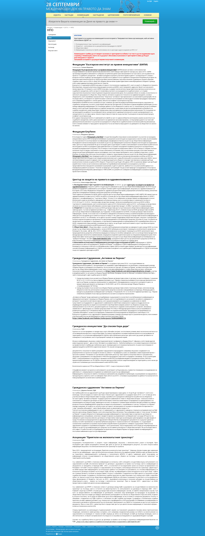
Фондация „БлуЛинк (95, 137)
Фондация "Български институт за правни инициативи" (94, 70)
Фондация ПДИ (58, 531)
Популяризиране (101, 526)
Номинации (58, 27)
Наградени (77, 526)
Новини (110, 526)
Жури (84, 526)
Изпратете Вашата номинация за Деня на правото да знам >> (83, 21)
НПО (72, 27)
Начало (49, 27)
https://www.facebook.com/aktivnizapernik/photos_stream (128, 271)
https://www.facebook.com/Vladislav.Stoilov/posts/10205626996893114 (99, 318)
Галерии (116, 526)
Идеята (54, 526)
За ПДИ (123, 526)
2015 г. (66, 27)
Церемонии (90, 526)
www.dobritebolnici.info (102, 239)
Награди (61, 526)
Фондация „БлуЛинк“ (80, 156)
